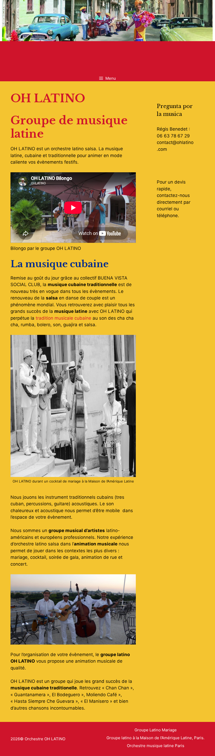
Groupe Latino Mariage (156, 729)
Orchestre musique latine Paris (155, 745)
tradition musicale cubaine (63, 318)
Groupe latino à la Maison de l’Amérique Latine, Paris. (155, 737)
